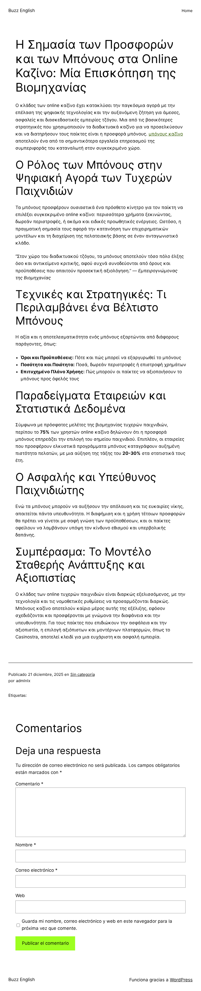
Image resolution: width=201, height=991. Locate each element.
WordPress (181, 979)
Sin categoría (82, 674)
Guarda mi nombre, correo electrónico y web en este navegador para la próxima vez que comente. (97, 925)
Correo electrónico (36, 870)
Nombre (25, 844)
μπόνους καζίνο (166, 134)
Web (20, 895)
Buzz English (21, 10)
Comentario (29, 783)
